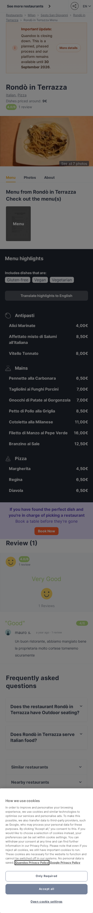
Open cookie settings (46, 901)
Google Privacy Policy (65, 862)
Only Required (46, 876)
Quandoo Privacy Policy (32, 862)
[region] (46, 850)
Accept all (46, 889)
